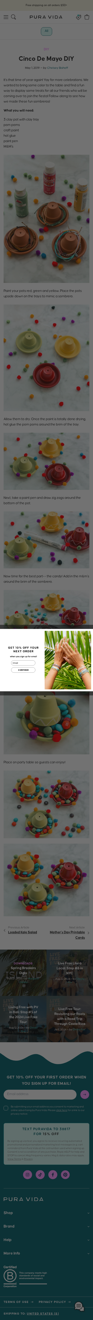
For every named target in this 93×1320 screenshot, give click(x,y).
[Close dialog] (89, 632)
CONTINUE (23, 670)
